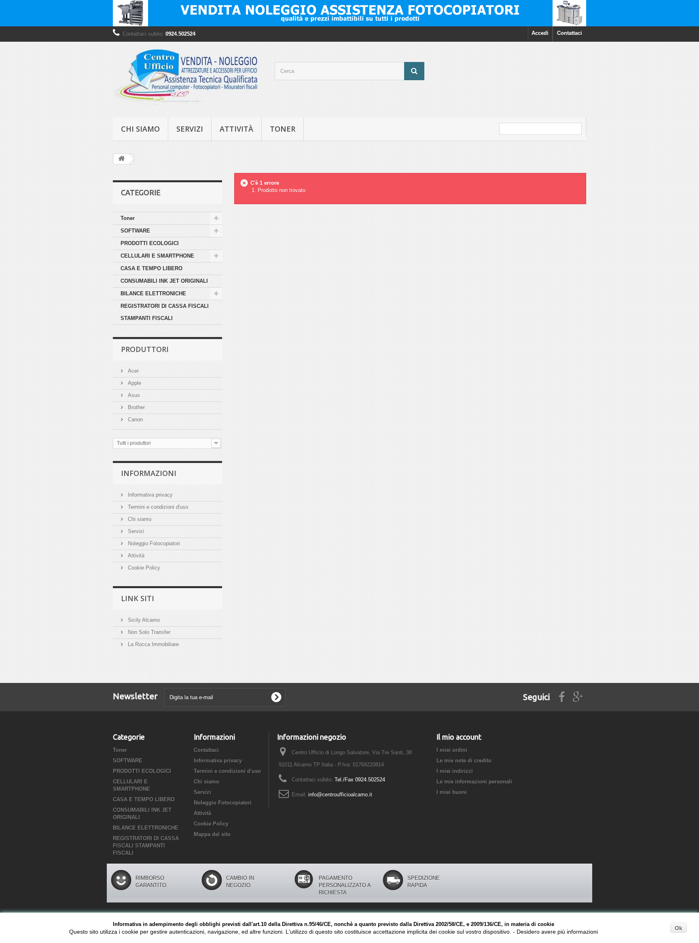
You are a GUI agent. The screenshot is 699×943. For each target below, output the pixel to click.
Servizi (189, 129)
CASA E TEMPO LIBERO (151, 268)
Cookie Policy (143, 568)
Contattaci (569, 33)
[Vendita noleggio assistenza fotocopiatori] (349, 13)
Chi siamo (140, 129)
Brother (135, 407)
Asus (133, 395)
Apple (133, 383)
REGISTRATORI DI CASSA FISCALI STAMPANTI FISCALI (165, 312)
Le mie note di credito (463, 760)
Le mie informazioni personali (474, 782)
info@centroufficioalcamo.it (340, 795)
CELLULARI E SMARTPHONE (157, 256)
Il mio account (458, 737)
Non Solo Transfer (148, 632)
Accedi (540, 33)
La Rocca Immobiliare (152, 644)
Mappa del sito (212, 834)
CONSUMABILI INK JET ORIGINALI (164, 281)
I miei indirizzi (454, 771)
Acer (132, 371)
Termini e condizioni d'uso (157, 507)
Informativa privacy (149, 495)
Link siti (137, 598)
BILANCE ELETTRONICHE (153, 293)
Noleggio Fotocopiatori (153, 543)
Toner (282, 129)
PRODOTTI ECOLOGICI (150, 243)
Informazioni (148, 473)
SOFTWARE (135, 231)
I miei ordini (451, 750)
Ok (678, 928)
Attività (236, 129)
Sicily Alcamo (143, 620)
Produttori (145, 349)
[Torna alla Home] (121, 159)
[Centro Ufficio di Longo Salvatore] (188, 77)
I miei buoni (451, 792)
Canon (134, 419)
